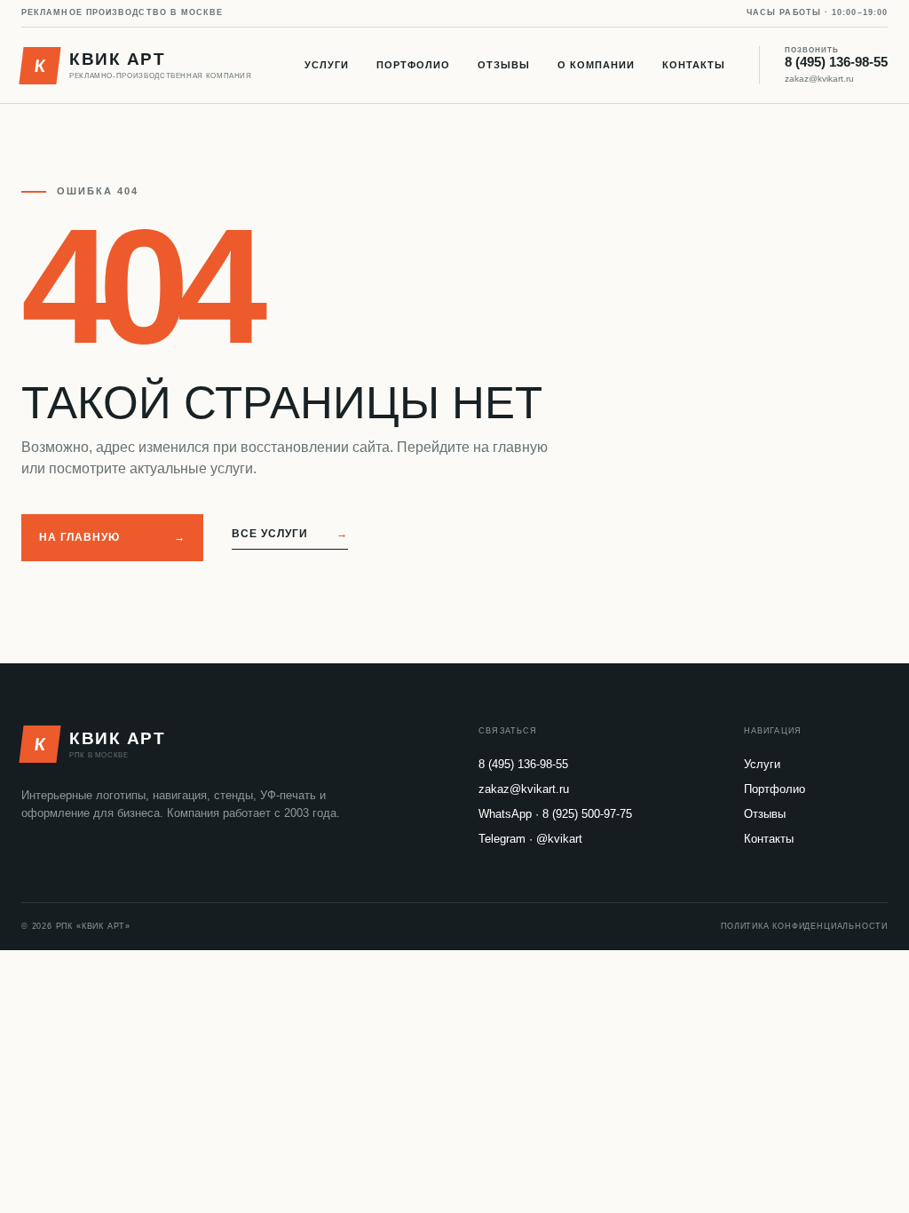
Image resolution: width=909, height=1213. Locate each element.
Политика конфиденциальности (804, 926)
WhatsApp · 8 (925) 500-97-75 (555, 814)
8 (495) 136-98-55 (836, 58)
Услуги (326, 64)
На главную (112, 537)
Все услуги (290, 533)
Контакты (693, 64)
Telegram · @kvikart (530, 838)
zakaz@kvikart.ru (819, 78)
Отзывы (504, 64)
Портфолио (413, 64)
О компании (596, 64)
